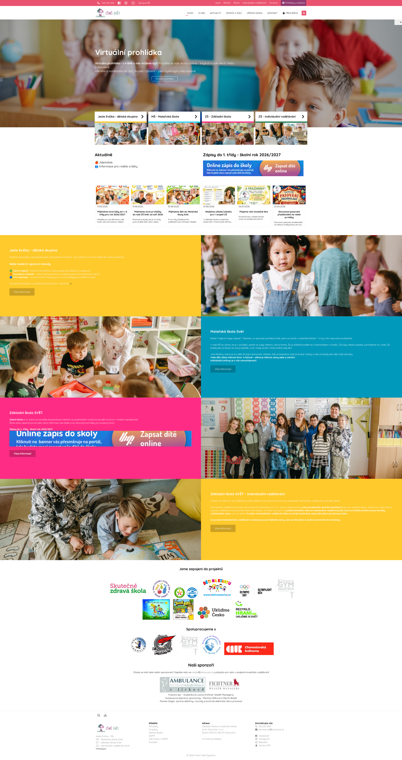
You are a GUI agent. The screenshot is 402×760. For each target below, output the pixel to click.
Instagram (264, 739)
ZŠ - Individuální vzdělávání (277, 116)
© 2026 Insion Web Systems (201, 755)
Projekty (153, 729)
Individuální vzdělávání (254, 2)
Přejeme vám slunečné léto (253, 211)
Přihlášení (291, 13)
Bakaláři (263, 742)
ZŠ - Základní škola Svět (108, 742)
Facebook (264, 735)
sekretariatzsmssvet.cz (271, 729)
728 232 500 (107, 3)
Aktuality (215, 13)
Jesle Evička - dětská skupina (118, 116)
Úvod (190, 13)
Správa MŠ (144, 3)
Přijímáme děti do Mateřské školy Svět (183, 213)
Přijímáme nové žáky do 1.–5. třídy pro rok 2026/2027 (112, 213)
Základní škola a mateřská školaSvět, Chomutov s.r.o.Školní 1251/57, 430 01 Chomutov (219, 729)
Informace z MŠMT (158, 739)
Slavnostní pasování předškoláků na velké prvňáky (289, 214)
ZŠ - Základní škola (218, 116)
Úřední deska (254, 13)
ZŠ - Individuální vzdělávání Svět (113, 745)
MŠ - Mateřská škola (165, 116)
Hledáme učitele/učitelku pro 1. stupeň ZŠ (218, 213)
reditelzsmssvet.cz (202, 672)
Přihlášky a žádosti (295, 2)
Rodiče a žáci (234, 13)
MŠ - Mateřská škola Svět (109, 739)
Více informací (165, 85)
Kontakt (272, 13)
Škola (236, 2)
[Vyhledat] (304, 13)
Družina (273, 2)
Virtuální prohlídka (211, 739)
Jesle (217, 2)
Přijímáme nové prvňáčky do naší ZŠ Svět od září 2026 (148, 213)
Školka (227, 2)
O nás (201, 13)
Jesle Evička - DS (105, 736)
